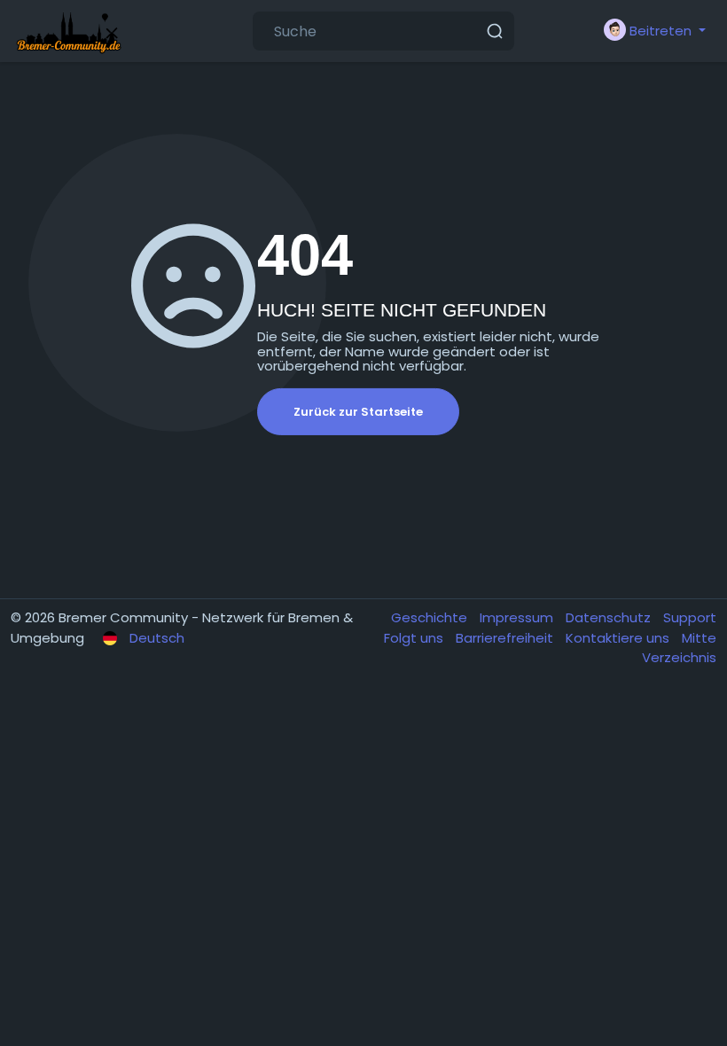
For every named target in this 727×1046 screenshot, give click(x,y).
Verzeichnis (679, 657)
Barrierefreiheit (506, 637)
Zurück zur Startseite (358, 411)
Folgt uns (415, 637)
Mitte (699, 637)
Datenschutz (610, 617)
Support (689, 617)
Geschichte (431, 617)
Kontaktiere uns (619, 637)
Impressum (518, 617)
